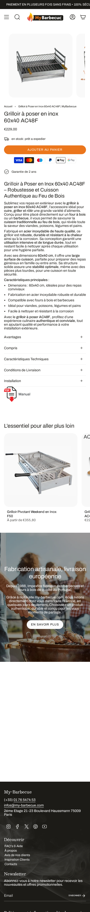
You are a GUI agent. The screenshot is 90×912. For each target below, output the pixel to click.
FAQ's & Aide (13, 846)
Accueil (8, 106)
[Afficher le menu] (7, 17)
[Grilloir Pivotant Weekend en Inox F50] (41, 470)
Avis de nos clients (17, 855)
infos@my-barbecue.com (24, 805)
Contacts (10, 864)
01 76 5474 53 (25, 800)
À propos (10, 850)
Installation (12, 381)
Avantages (12, 337)
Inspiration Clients (17, 859)
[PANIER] (83, 17)
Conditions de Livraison (22, 370)
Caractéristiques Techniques (26, 359)
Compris (10, 348)
